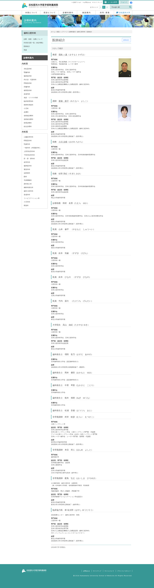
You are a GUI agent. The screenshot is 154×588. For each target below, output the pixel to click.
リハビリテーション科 (32, 198)
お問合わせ (87, 2)
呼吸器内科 (28, 83)
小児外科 (27, 202)
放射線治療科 (28, 119)
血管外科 (27, 162)
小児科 (26, 108)
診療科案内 (72, 32)
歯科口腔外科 (81, 32)
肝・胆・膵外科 (29, 158)
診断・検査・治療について (33, 39)
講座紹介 (126, 40)
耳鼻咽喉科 (28, 180)
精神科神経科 (28, 105)
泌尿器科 (27, 173)
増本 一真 (63, 54)
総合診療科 (28, 126)
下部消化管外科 (29, 155)
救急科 (26, 205)
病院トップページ (62, 32)
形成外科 (27, 194)
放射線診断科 (28, 115)
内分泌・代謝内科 (30, 79)
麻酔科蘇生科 (28, 187)
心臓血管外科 (28, 137)
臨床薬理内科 (28, 101)
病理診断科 (28, 123)
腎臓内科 (27, 72)
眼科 (25, 176)
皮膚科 (26, 112)
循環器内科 (28, 90)
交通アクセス (77, 2)
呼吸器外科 (28, 140)
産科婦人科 (28, 184)
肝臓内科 (27, 87)
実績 (25, 50)
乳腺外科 (27, 144)
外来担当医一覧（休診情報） (34, 43)
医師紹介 (27, 46)
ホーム (53, 32)
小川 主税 (63, 141)
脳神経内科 (28, 76)
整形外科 (27, 169)
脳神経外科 (28, 166)
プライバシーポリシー (124, 571)
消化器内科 (28, 69)
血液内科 (27, 94)
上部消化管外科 (29, 151)
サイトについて (109, 571)
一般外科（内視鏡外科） (32, 148)
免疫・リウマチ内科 (31, 97)
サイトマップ (97, 2)
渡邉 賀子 (64, 101)
